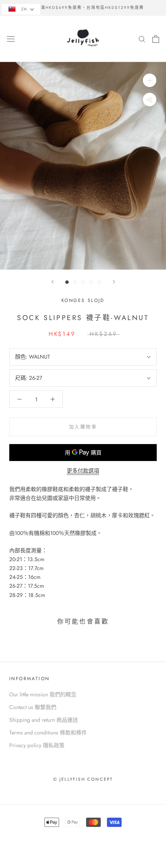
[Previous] (52, 281)
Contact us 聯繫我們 (32, 707)
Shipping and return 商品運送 (43, 720)
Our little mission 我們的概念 (42, 694)
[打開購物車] (155, 39)
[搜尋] (142, 38)
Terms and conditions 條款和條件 (48, 732)
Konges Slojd (83, 300)
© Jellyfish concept (83, 779)
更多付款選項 (83, 470)
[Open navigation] (11, 39)
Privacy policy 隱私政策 (36, 745)
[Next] (114, 281)
